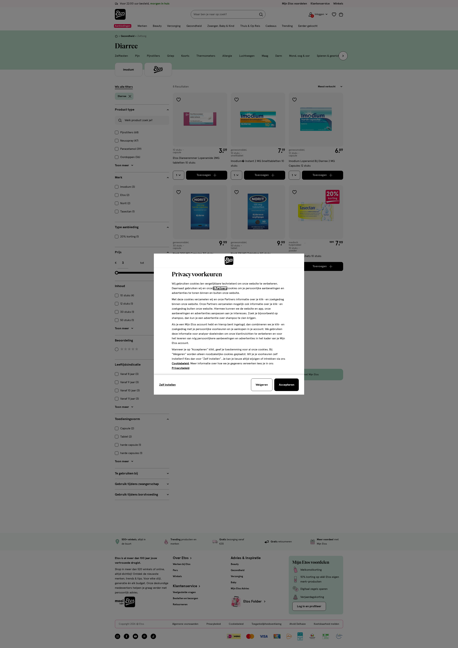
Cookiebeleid (180, 363)
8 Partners (220, 288)
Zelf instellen (167, 384)
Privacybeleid (180, 368)
